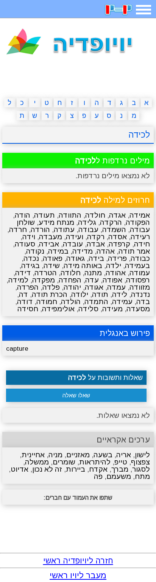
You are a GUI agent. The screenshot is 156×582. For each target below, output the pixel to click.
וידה (28, 237)
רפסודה (138, 280)
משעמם (118, 476)
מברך (119, 469)
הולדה (71, 302)
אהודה (116, 273)
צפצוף (140, 462)
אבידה (49, 244)
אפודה (112, 280)
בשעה (103, 455)
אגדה (117, 215)
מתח (142, 476)
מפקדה (43, 280)
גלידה (87, 222)
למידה (18, 280)
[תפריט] (143, 9)
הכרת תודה (49, 294)
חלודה (71, 273)
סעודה (25, 244)
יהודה (72, 287)
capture (17, 348)
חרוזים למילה (115, 200)
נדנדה (140, 294)
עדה (92, 280)
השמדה (114, 230)
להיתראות (95, 462)
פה (98, 476)
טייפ (120, 462)
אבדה (96, 244)
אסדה (117, 237)
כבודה (140, 258)
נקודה (35, 251)
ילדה (113, 266)
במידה (58, 251)
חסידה (27, 309)
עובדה (73, 244)
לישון (142, 455)
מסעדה (138, 309)
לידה (119, 294)
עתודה (64, 230)
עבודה (88, 230)
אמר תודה (134, 251)
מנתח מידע (56, 222)
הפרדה (28, 287)
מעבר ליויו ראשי (78, 575)
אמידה (139, 215)
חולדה (95, 215)
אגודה (94, 287)
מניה (55, 455)
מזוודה (139, 287)
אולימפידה (58, 309)
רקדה (96, 237)
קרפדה (119, 244)
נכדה (31, 258)
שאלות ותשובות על (105, 377)
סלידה (88, 309)
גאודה (75, 258)
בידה (96, 258)
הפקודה (138, 222)
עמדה (116, 287)
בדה (143, 302)
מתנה (93, 273)
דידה (23, 273)
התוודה (70, 215)
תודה (100, 294)
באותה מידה (83, 266)
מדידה (82, 251)
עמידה (122, 302)
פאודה (52, 258)
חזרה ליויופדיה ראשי (78, 560)
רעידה (140, 237)
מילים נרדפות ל (112, 160)
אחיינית (33, 455)
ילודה (79, 294)
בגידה (30, 266)
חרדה (18, 230)
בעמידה (137, 266)
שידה (52, 266)
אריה (123, 455)
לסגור (141, 469)
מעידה (112, 309)
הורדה (40, 230)
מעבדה (50, 237)
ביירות (75, 469)
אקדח (98, 469)
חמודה (46, 302)
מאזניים (78, 455)
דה (23, 294)
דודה (25, 302)
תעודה (44, 215)
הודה (22, 215)
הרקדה (111, 222)
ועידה (74, 237)
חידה (142, 244)
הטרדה (45, 273)
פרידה (117, 258)
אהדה (106, 251)
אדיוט (19, 469)
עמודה (139, 273)
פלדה (51, 287)
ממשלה (37, 462)
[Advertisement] (78, 78)
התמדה (96, 302)
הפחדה (70, 280)
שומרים (64, 462)
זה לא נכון (47, 469)
